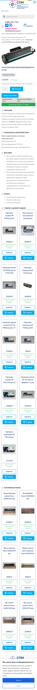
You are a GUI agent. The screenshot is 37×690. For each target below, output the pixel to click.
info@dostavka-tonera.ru (13, 31)
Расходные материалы (15, 37)
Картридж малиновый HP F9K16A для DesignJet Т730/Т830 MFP (9, 437)
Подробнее (9, 252)
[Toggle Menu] (34, 2)
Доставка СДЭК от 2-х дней (20, 104)
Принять (18, 680)
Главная (4, 37)
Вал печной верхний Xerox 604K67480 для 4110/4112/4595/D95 (9, 608)
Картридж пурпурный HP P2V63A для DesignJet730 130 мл (27, 272)
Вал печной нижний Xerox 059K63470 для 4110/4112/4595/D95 (27, 608)
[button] (32, 49)
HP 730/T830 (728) (18, 40)
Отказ (18, 686)
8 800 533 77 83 (11, 22)
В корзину (18, 89)
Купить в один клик (10, 95)
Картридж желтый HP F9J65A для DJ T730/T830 (9, 270)
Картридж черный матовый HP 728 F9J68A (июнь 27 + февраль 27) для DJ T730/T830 (9, 327)
